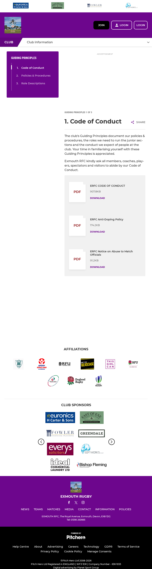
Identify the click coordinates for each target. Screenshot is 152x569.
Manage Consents (99, 551)
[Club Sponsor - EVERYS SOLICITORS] (60, 450)
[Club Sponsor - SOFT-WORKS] (131, 6)
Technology (91, 546)
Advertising (55, 546)
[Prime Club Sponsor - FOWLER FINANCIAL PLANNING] (94, 6)
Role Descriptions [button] (33, 83)
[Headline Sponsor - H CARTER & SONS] (21, 6)
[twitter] (76, 503)
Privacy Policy (50, 551)
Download (97, 198)
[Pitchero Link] (76, 538)
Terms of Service (129, 546)
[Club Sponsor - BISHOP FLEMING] (92, 465)
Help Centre (21, 546)
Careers (73, 546)
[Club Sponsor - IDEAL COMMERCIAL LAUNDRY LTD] (60, 465)
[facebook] (69, 503)
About (38, 546)
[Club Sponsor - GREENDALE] (92, 434)
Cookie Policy (73, 551)
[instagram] (83, 503)
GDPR (108, 546)
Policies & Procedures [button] (35, 75)
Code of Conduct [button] (32, 68)
